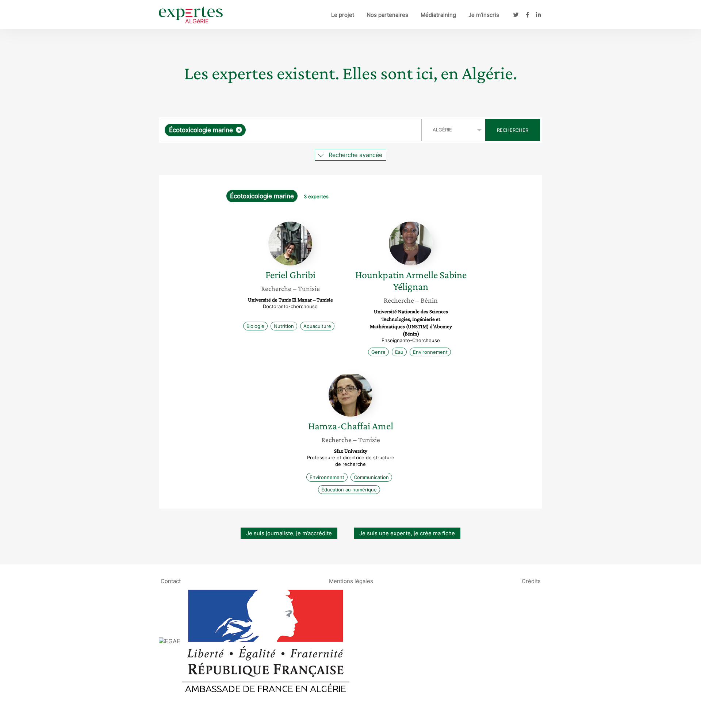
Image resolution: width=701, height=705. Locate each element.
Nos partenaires (387, 14)
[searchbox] (320, 130)
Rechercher (512, 130)
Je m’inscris (483, 14)
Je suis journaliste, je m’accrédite (289, 533)
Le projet (342, 14)
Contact (171, 580)
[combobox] (291, 130)
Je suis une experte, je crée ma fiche (407, 533)
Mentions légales (351, 580)
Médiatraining (438, 14)
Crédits (531, 580)
